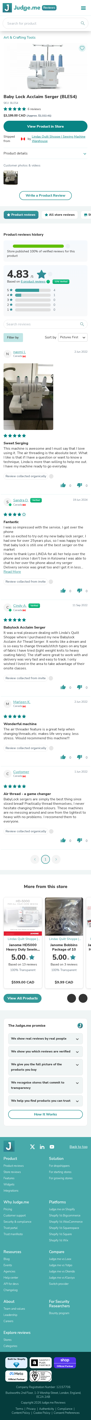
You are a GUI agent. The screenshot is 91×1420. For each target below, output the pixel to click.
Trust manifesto (13, 1234)
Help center (11, 1278)
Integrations (11, 1191)
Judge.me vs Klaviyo (62, 1278)
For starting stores (60, 1172)
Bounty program (59, 1313)
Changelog (11, 1290)
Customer (21, 771)
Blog (7, 1259)
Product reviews (14, 1166)
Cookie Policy (41, 1413)
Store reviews (12, 1172)
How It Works (45, 1114)
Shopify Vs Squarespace (64, 1228)
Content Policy (21, 1413)
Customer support (15, 1216)
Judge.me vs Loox (60, 1259)
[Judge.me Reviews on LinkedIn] (42, 1147)
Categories (10, 1346)
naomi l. (19, 352)
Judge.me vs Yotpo (60, 1265)
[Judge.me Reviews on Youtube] (52, 1147)
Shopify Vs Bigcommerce (64, 1216)
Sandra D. (20, 500)
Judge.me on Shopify (62, 1209)
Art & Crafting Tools (20, 37)
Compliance (64, 1409)
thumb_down (79, 485)
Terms (19, 1409)
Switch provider (58, 1284)
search (82, 23)
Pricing (8, 1209)
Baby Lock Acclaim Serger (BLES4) (40, 97)
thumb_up (63, 485)
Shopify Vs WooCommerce (66, 1222)
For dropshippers (59, 1166)
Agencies (9, 1272)
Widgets (9, 1185)
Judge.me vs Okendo (62, 1272)
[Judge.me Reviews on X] (32, 1147)
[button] (71, 998)
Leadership (10, 1315)
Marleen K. (21, 702)
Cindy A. (20, 605)
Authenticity (46, 1409)
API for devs (11, 1284)
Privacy (31, 1409)
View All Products (23, 998)
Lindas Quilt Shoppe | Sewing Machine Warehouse (58, 138)
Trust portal (11, 1228)
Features (9, 1178)
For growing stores (60, 1178)
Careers (8, 1321)
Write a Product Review (45, 195)
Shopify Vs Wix (58, 1240)
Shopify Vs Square (60, 1234)
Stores (7, 1340)
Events (8, 1265)
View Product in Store (45, 126)
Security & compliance (17, 1222)
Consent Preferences (67, 1413)
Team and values (14, 1309)
